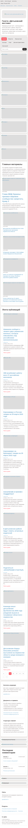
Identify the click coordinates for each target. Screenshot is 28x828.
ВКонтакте (3, 5)
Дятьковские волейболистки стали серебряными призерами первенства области (13, 230)
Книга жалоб (5, 46)
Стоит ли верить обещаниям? (10, 761)
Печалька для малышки (9, 770)
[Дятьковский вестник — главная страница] (14, 14)
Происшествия (18, 38)
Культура (4, 42)
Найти (24, 49)
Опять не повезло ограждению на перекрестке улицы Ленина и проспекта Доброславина (13, 276)
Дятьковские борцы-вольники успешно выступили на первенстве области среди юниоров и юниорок (13, 653)
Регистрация (8, 1)
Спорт (10, 42)
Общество (10, 38)
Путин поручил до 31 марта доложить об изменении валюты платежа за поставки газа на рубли (13, 300)
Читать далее (6, 352)
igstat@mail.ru (6, 694)
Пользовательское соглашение (10, 712)
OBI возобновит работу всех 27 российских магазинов (12, 375)
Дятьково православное (19, 42)
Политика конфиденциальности (11, 714)
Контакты (14, 1)
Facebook (20, 5)
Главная (4, 38)
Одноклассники (9, 5)
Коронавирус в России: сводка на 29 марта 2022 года (13, 414)
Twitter (15, 5)
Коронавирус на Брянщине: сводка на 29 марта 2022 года (13, 453)
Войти (2, 1)
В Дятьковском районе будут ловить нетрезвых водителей (13, 531)
